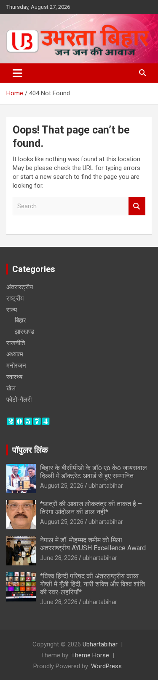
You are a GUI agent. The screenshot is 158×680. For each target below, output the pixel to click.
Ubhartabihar (100, 644)
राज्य (11, 310)
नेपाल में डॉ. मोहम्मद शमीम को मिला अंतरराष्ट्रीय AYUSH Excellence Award (93, 544)
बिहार (20, 320)
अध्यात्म (14, 354)
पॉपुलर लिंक (30, 450)
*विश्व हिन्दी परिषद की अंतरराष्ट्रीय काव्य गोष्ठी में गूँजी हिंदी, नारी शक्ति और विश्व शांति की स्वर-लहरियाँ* (92, 584)
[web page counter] (28, 421)
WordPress (106, 666)
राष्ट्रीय (15, 298)
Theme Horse (90, 655)
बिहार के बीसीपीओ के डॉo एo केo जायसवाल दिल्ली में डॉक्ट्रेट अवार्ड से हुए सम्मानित (93, 472)
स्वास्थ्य (14, 377)
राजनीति (15, 343)
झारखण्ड (24, 331)
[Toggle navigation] (17, 73)
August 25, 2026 (61, 485)
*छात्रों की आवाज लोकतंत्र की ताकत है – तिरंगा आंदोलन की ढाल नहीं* (91, 508)
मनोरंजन (16, 365)
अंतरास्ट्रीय (19, 287)
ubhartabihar (105, 485)
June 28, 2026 (59, 557)
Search (137, 206)
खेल (11, 388)
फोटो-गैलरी (19, 399)
